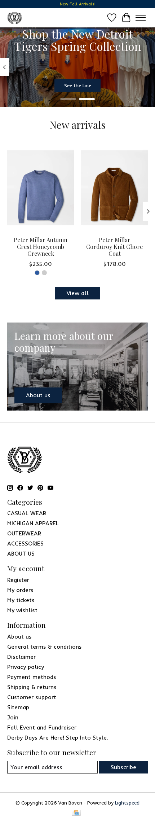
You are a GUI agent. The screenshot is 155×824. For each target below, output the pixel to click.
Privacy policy (25, 666)
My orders (20, 589)
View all (78, 293)
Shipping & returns (32, 687)
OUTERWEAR (24, 533)
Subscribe (123, 767)
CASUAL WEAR (26, 513)
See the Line (77, 85)
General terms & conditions (44, 646)
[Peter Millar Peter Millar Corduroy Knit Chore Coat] (114, 187)
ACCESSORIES (25, 543)
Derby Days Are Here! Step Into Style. (57, 737)
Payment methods (31, 676)
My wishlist (22, 610)
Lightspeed (127, 803)
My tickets (21, 600)
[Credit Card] (76, 813)
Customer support (31, 697)
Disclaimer (21, 656)
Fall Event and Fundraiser (41, 727)
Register (18, 579)
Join (12, 717)
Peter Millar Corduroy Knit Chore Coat (114, 246)
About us (19, 636)
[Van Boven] (14, 17)
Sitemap (18, 707)
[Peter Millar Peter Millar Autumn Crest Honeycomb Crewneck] (40, 187)
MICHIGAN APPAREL (33, 523)
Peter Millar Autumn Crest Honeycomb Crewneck (40, 246)
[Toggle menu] (140, 17)
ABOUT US (21, 553)
